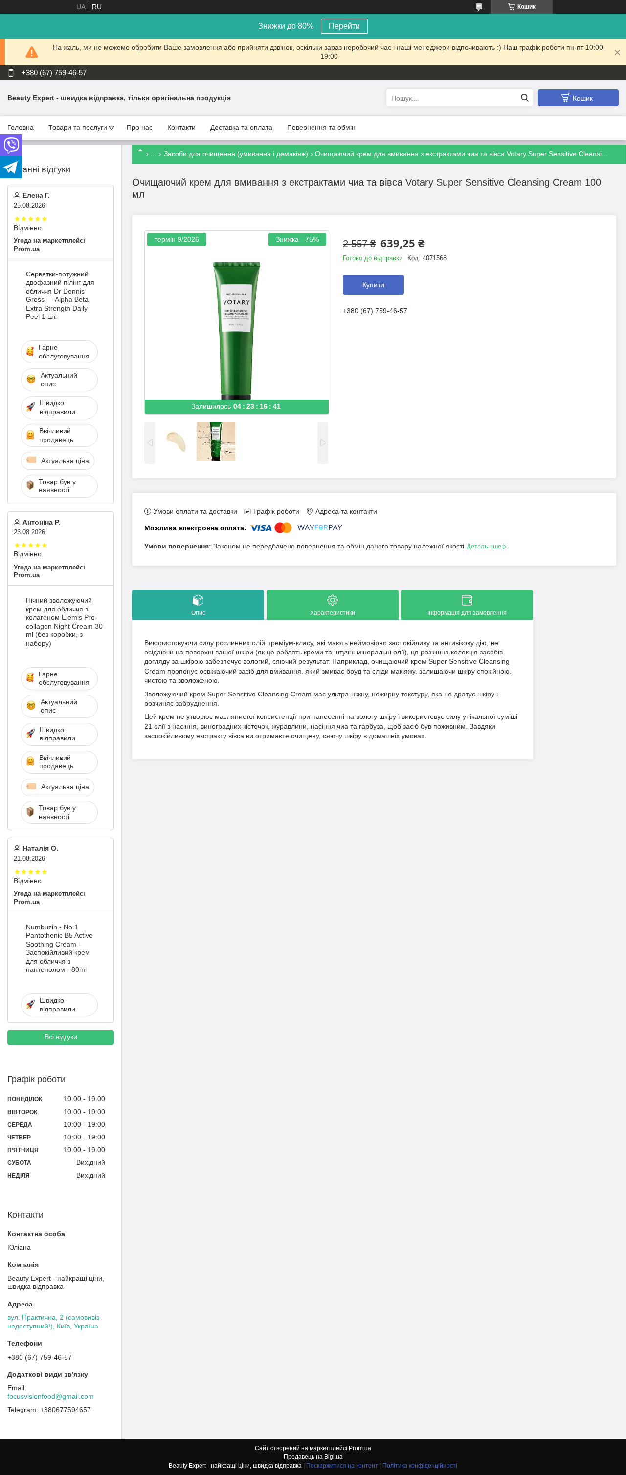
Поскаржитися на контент (342, 1465)
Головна (20, 127)
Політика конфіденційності (419, 1465)
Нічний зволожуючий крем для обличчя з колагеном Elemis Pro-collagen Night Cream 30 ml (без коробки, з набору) (64, 621)
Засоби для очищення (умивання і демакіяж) (236, 154)
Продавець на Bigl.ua (313, 1457)
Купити (373, 285)
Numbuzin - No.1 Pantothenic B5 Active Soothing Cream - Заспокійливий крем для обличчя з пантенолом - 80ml (59, 948)
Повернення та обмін (321, 127)
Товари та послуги (77, 127)
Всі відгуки (61, 1037)
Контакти (181, 127)
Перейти (344, 26)
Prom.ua (360, 1448)
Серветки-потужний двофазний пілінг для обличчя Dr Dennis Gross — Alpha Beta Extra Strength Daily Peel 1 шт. (60, 295)
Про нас (140, 127)
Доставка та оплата (241, 127)
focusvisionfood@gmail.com (50, 1396)
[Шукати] (524, 97)
